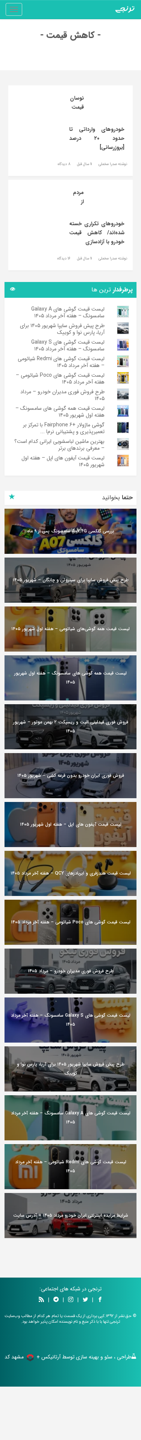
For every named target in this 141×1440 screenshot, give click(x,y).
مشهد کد (14, 1357)
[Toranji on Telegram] (56, 1300)
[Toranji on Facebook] (100, 1300)
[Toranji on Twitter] (85, 1300)
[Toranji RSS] (41, 1300)
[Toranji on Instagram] (70, 1300)
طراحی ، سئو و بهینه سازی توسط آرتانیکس (86, 1357)
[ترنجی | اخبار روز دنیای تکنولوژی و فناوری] (125, 9)
